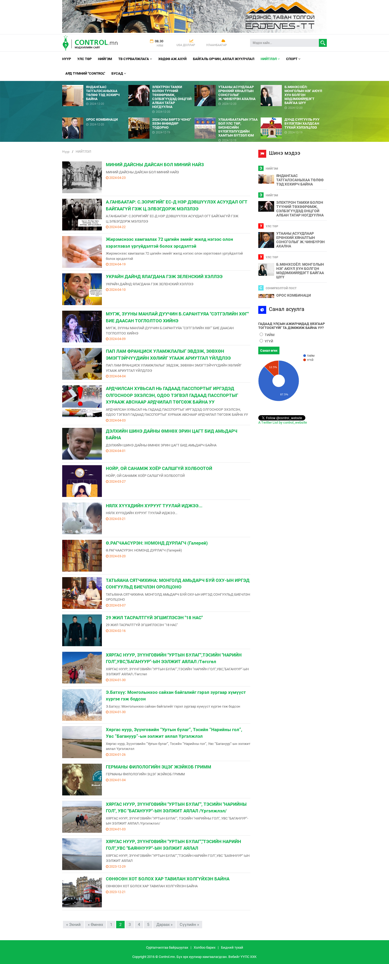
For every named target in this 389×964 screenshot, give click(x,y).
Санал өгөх (269, 350)
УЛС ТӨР (84, 59)
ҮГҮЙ (268, 341)
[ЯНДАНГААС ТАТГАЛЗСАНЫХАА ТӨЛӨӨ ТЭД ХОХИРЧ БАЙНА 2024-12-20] (95, 83)
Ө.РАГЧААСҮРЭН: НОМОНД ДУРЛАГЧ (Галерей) (157, 543)
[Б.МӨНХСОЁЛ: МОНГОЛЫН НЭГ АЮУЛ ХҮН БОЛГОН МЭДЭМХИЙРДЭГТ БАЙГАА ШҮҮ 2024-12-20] (294, 83)
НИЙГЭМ (105, 59)
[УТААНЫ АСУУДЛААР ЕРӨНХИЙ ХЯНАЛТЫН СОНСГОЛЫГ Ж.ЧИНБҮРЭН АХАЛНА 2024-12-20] (228, 83)
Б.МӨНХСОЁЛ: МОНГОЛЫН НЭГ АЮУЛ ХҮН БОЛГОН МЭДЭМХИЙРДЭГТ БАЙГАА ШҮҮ (300, 270)
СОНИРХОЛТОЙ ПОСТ (281, 288)
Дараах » (164, 924)
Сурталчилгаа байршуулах (167, 947)
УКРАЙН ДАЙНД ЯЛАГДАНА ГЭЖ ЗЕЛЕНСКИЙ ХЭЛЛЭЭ (164, 276)
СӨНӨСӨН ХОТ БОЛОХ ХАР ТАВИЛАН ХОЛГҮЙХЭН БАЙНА (167, 878)
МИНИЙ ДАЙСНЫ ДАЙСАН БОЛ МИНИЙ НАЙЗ (155, 164)
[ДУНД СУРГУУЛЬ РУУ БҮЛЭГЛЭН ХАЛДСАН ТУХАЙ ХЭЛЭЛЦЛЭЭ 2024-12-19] (294, 115)
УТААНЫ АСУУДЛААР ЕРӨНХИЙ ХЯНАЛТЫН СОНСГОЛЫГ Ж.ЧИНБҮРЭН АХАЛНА (300, 239)
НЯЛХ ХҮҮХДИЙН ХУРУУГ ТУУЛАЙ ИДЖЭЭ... (154, 505)
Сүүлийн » (189, 924)
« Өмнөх (95, 924)
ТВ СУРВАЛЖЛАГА (134, 59)
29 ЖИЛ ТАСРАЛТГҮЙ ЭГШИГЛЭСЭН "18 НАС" (154, 617)
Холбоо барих (204, 947)
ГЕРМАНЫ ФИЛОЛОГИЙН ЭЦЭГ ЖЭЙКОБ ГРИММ (158, 767)
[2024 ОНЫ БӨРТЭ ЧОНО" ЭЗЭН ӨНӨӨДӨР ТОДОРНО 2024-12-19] (161, 115)
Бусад (117, 73)
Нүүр (66, 59)
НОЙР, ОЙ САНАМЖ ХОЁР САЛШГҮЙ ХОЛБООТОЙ (159, 468)
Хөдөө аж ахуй (172, 59)
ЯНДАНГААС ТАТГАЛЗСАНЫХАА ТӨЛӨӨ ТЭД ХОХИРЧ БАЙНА (300, 180)
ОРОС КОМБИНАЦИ (293, 295)
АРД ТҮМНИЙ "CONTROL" (85, 73)
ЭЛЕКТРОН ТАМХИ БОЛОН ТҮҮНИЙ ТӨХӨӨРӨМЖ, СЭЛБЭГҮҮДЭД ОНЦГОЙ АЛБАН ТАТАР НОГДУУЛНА (300, 208)
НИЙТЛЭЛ (269, 59)
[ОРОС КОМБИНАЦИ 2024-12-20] (95, 115)
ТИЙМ (269, 335)
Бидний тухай (232, 947)
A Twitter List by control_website (282, 422)
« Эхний (73, 924)
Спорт (292, 59)
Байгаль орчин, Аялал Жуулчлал (223, 59)
